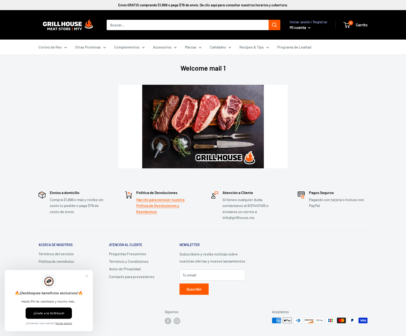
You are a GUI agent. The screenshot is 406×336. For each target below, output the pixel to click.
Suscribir (194, 289)
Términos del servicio (56, 253)
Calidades (218, 47)
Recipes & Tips (251, 47)
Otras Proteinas (88, 47)
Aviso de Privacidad (125, 269)
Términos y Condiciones (128, 261)
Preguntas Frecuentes (127, 253)
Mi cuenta (298, 27)
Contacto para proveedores (131, 276)
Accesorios (162, 47)
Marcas (190, 47)
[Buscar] (274, 25)
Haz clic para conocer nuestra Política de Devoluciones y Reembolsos (160, 205)
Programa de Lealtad (294, 47)
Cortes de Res (50, 47)
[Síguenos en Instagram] (177, 321)
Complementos (127, 47)
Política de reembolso (56, 261)
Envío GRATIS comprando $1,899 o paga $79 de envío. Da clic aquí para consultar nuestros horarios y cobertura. (203, 5)
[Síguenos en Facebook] (168, 321)
